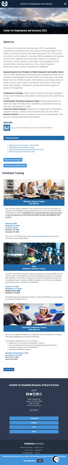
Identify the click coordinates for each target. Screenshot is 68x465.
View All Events (9, 369)
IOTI (34, 427)
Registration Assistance (13, 160)
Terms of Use (39, 447)
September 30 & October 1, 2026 (16, 353)
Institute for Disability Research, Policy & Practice (34, 385)
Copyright (38, 450)
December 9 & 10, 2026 (13, 355)
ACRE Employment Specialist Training (21, 147)
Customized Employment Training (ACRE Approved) (26, 149)
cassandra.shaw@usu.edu (44, 236)
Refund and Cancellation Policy (15, 166)
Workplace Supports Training (18, 145)
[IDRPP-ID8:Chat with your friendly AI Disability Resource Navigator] (56, 459)
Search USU (29, 450)
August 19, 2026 (11, 223)
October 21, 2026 (11, 228)
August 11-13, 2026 (12, 286)
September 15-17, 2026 (13, 288)
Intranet (34, 423)
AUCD (34, 432)
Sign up (14, 127)
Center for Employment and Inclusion (36, 4)
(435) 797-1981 (34, 403)
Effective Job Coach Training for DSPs (22, 151)
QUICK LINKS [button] (33, 410)
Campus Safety (27, 453)
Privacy (37, 453)
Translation (34, 418)
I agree (40, 461)
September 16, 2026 (12, 225)
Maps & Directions (27, 447)
